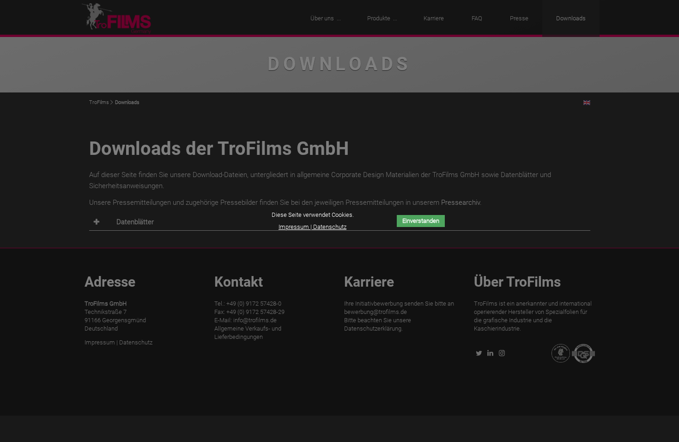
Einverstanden (420, 220)
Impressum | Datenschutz (312, 226)
